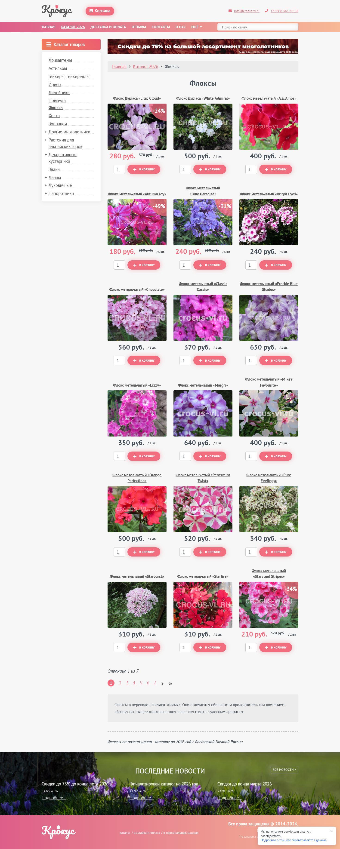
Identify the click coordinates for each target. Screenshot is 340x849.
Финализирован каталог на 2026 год (164, 784)
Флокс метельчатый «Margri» (203, 385)
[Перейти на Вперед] (162, 682)
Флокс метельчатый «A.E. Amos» (268, 98)
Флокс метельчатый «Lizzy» (137, 385)
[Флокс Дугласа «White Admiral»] (202, 127)
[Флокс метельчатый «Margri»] (202, 413)
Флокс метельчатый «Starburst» (137, 576)
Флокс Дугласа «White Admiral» (203, 98)
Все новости (284, 770)
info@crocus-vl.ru (247, 11)
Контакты (160, 27)
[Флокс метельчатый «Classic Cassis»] (202, 318)
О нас (181, 27)
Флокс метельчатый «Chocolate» (137, 289)
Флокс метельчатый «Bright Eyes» (269, 194)
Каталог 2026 (73, 27)
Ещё (194, 27)
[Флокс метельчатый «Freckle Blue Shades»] (268, 318)
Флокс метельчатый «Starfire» (203, 576)
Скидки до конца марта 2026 (244, 784)
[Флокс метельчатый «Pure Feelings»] (268, 509)
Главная (47, 27)
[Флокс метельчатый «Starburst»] (137, 605)
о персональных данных (180, 833)
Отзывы (139, 27)
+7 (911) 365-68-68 (284, 11)
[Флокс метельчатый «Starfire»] (202, 605)
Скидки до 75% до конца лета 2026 (75, 784)
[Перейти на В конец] (170, 682)
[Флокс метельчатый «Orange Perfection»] (137, 509)
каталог (125, 833)
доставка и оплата (147, 833)
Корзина (102, 11)
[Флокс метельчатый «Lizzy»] (137, 413)
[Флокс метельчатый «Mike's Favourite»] (268, 413)
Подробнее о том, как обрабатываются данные (293, 840)
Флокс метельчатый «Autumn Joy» (137, 194)
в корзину (147, 170)
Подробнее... (54, 797)
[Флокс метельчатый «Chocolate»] (137, 318)
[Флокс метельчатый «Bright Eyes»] (268, 222)
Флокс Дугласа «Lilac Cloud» (137, 98)
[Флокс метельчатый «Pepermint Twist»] (202, 509)
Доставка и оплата (108, 27)
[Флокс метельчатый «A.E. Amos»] (268, 127)
